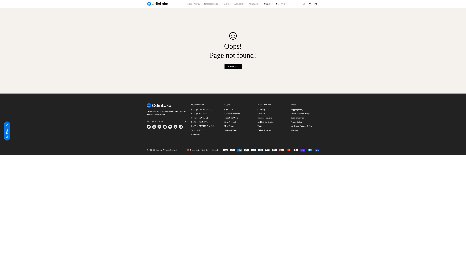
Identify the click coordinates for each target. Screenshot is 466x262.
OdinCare (261, 114)
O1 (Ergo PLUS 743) (199, 118)
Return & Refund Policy (300, 114)
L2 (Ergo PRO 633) (199, 114)
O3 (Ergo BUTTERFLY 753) (202, 126)
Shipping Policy (297, 110)
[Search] (304, 4)
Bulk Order (280, 4)
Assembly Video (230, 130)
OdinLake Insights (265, 118)
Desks (226, 4)
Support (267, 4)
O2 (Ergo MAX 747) (199, 122)
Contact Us (228, 110)
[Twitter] (159, 127)
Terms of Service (297, 118)
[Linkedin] (165, 127)
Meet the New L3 (193, 4)
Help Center (229, 126)
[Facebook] (149, 127)
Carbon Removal (264, 130)
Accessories (239, 4)
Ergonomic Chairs (211, 4)
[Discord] (181, 127)
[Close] (7, 125)
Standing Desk (196, 130)
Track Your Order (231, 118)
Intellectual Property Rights (301, 126)
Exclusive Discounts (232, 114)
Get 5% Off (7, 133)
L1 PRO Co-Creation (266, 122)
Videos (260, 126)
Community (253, 4)
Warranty (294, 130)
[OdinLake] (158, 4)
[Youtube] (170, 127)
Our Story (261, 110)
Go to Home (233, 67)
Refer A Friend (230, 122)
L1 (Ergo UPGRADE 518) (201, 110)
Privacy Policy (296, 122)
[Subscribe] (183, 121)
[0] (315, 4)
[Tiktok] (175, 127)
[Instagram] (154, 127)
